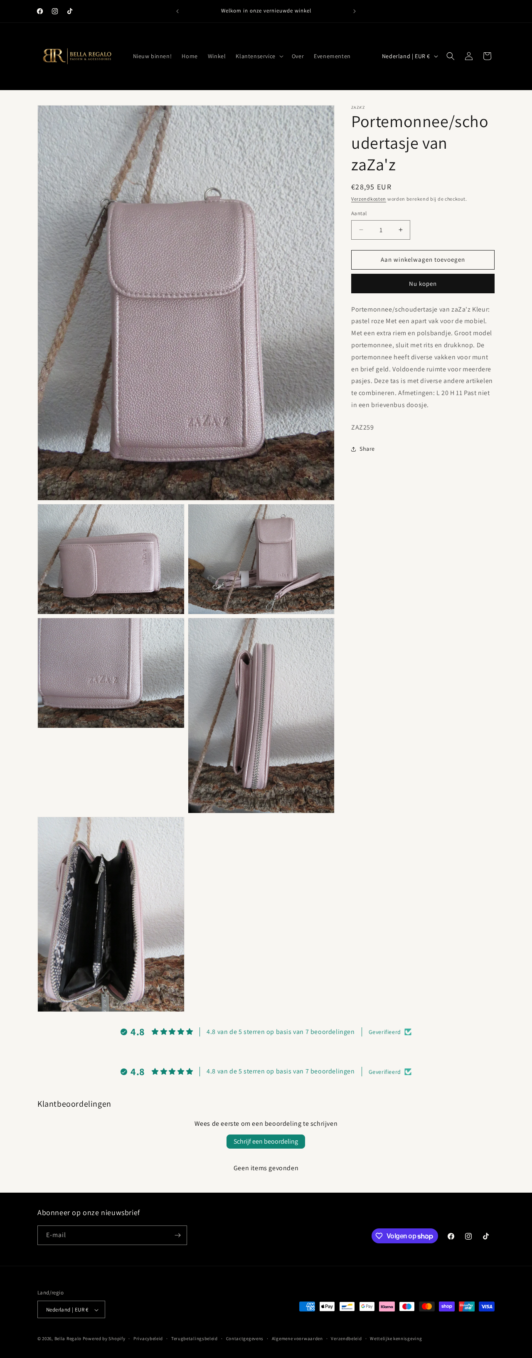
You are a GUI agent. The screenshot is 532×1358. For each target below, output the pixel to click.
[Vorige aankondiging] (177, 11)
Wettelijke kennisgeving (396, 1338)
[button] (258, 56)
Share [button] (367, 448)
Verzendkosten (368, 199)
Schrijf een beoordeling (266, 1141)
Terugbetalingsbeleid (194, 1338)
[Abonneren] (177, 1235)
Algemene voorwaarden (297, 1338)
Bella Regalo (67, 1339)
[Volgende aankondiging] (354, 11)
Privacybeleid (148, 1338)
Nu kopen (423, 283)
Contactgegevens (245, 1338)
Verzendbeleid (346, 1338)
